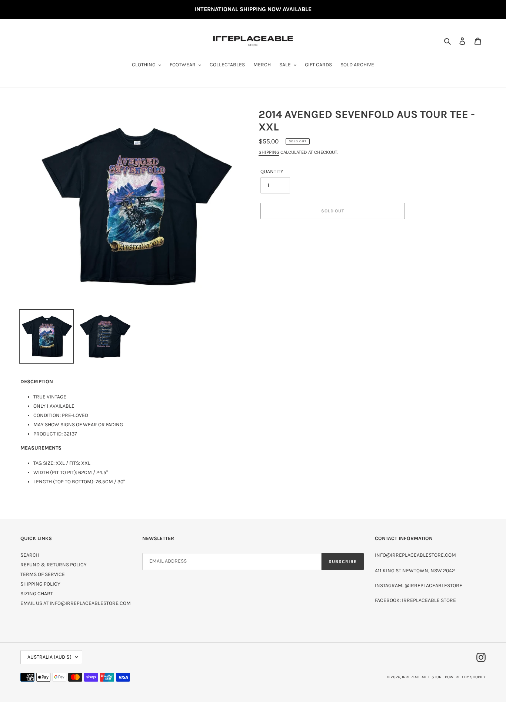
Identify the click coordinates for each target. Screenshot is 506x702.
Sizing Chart (36, 593)
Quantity (271, 171)
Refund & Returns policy (53, 565)
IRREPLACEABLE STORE (423, 677)
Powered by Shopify (465, 677)
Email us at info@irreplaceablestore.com (75, 603)
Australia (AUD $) (49, 657)
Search (29, 555)
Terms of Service (42, 574)
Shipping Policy (40, 584)
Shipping (269, 152)
